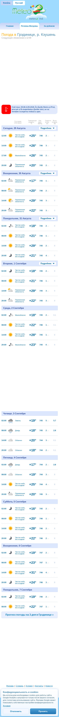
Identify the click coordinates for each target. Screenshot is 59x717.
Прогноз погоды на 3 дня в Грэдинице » (29, 614)
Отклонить (16, 711)
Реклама (10, 686)
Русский (19, 3)
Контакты (39, 686)
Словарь (19, 686)
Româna (6, 3)
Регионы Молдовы (29, 26)
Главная (9, 26)
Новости (49, 686)
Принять (43, 711)
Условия (29, 686)
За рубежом (49, 26)
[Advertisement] (29, 71)
